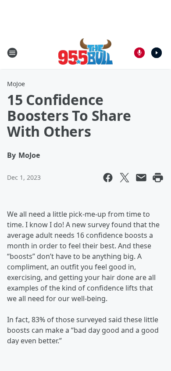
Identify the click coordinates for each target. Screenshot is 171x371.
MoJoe (16, 84)
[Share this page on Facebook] (108, 177)
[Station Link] (85, 52)
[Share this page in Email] (141, 177)
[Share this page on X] (124, 177)
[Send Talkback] (139, 52)
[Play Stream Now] (156, 52)
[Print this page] (158, 177)
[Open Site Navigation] (12, 52)
